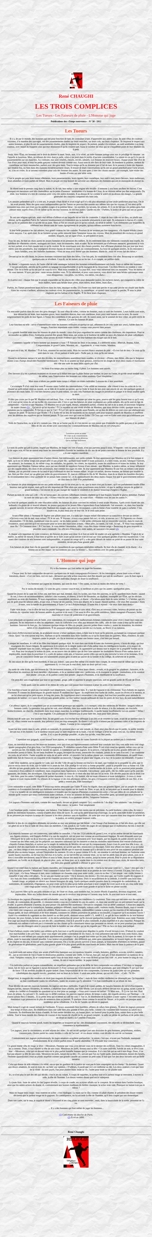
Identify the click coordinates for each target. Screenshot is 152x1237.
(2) (69, 1117)
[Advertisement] (76, 22)
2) (117, 529)
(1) (28, 407)
